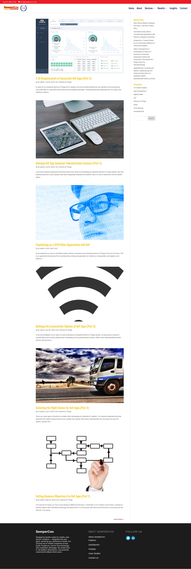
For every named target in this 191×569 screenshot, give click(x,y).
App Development (140, 91)
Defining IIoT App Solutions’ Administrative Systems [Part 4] (69, 163)
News (136, 105)
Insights (173, 8)
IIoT (57, 82)
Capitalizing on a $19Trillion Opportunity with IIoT (63, 244)
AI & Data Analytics (140, 88)
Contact (183, 8)
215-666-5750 (10, 2)
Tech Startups (138, 108)
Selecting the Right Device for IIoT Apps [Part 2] (62, 407)
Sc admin (41, 82)
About (139, 8)
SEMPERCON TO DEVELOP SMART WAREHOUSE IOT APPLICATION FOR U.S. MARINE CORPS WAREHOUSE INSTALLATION (144, 73)
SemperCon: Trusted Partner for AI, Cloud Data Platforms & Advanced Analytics (144, 43)
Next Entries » (119, 519)
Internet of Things (65, 82)
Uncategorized (139, 111)
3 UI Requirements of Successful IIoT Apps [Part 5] (64, 78)
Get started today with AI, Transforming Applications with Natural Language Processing (144, 34)
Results (161, 8)
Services (149, 8)
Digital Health (138, 94)
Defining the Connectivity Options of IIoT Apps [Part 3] (65, 326)
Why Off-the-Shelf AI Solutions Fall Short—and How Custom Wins (144, 25)
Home (131, 8)
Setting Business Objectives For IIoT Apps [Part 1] (63, 496)
